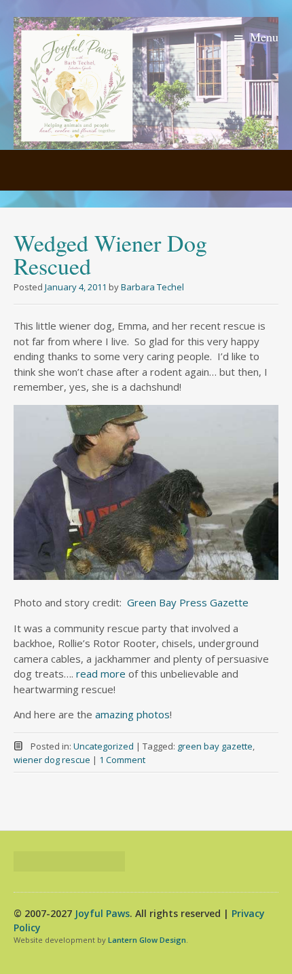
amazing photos (132, 714)
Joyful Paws (102, 913)
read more (99, 673)
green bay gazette (215, 746)
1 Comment (122, 760)
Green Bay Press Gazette (188, 602)
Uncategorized (103, 746)
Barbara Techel (152, 287)
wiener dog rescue (52, 760)
